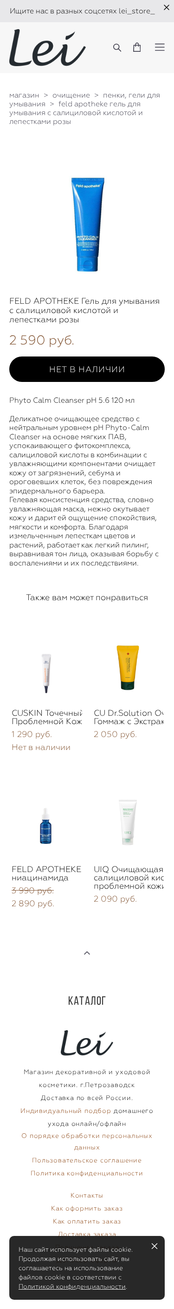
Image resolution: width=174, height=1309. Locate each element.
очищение (71, 95)
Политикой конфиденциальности (72, 1286)
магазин (24, 95)
